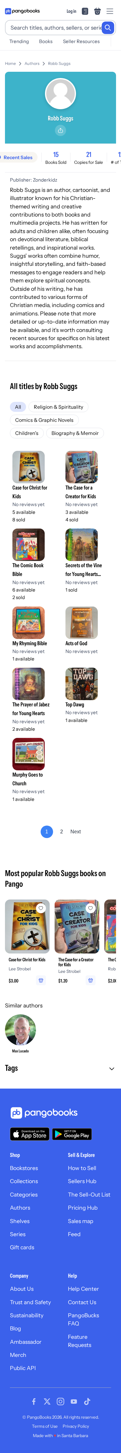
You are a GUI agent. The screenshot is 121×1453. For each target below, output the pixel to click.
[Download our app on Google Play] (72, 1134)
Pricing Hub (83, 1207)
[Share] (60, 130)
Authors (32, 63)
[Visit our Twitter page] (47, 1401)
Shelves (19, 1221)
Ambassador (26, 1341)
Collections (24, 1181)
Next (75, 831)
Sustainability (26, 1315)
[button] (60, 1068)
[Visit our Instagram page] (60, 1401)
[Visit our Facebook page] (34, 1401)
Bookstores (24, 1168)
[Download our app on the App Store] (30, 1134)
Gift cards (22, 1247)
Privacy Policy (76, 1426)
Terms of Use (45, 1426)
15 (56, 154)
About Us (22, 1288)
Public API (23, 1368)
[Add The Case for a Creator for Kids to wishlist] (91, 908)
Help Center (83, 1288)
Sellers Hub (82, 1181)
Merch (18, 1355)
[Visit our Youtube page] (74, 1401)
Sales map (80, 1221)
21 (88, 154)
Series (17, 1234)
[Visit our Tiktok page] (87, 1401)
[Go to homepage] (22, 11)
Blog (15, 1328)
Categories (24, 1194)
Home (10, 63)
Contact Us (82, 1302)
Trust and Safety (30, 1302)
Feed (74, 1234)
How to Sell (82, 1168)
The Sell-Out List (89, 1194)
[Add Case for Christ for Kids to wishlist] (41, 908)
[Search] (108, 28)
